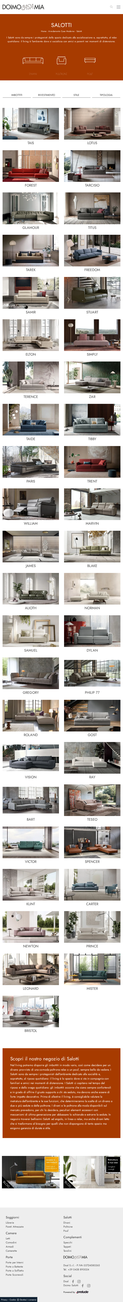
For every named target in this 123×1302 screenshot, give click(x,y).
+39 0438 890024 (78, 1269)
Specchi (67, 1242)
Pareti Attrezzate (15, 1226)
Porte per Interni (14, 1262)
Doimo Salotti (70, 1285)
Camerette (11, 1251)
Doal (66, 1281)
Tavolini (67, 1251)
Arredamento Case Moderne (61, 31)
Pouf (65, 1231)
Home (43, 31)
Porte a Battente (14, 1266)
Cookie (13, 1299)
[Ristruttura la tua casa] (92, 1172)
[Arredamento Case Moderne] (31, 1172)
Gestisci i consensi (28, 1299)
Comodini (11, 1242)
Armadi (10, 1246)
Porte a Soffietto (15, 1270)
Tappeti (67, 1246)
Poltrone (68, 1226)
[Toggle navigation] (118, 7)
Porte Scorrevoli (14, 1275)
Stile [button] (76, 95)
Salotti (79, 31)
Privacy (4, 1299)
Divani (66, 1222)
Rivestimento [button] (46, 95)
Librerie (10, 1222)
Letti (8, 1238)
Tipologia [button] (106, 95)
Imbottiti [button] (16, 95)
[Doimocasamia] (90, 1257)
